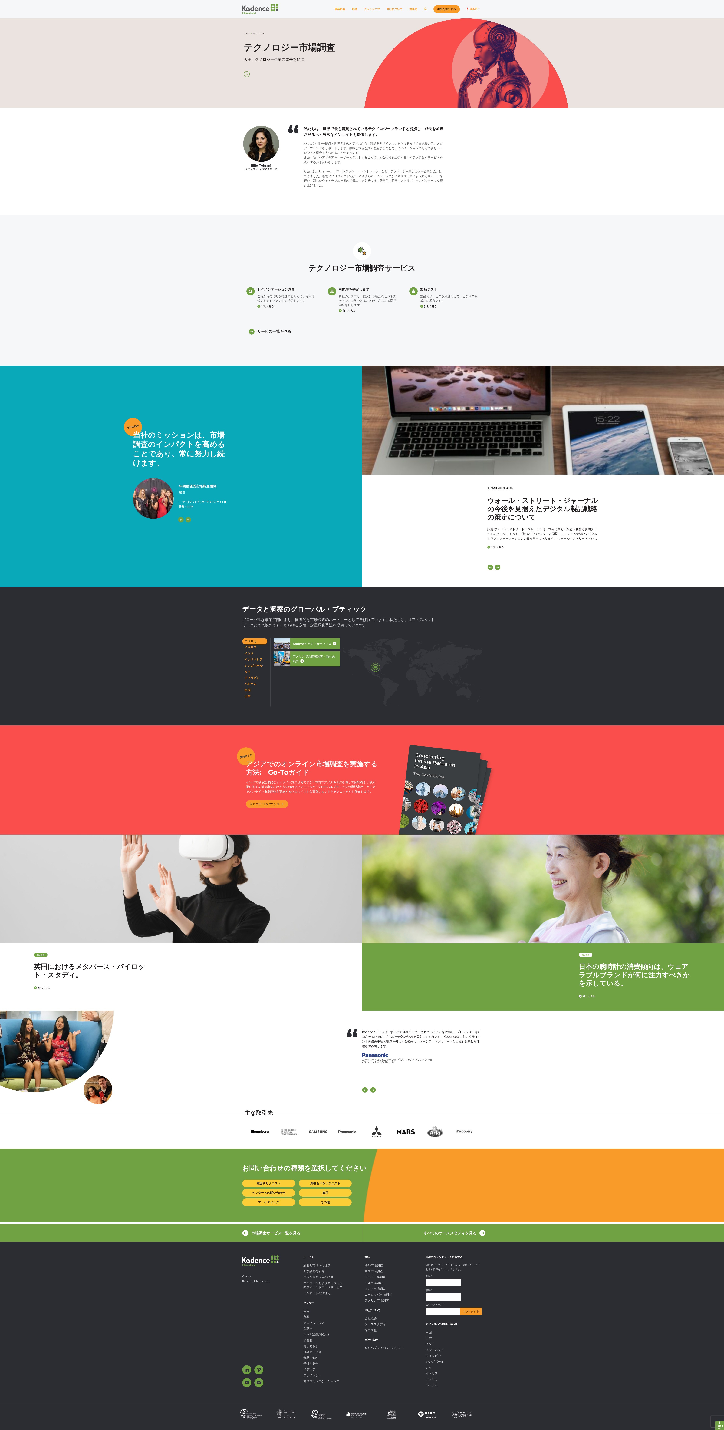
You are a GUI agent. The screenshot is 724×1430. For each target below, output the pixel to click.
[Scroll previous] (365, 1090)
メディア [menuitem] (309, 1369)
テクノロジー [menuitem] (312, 1375)
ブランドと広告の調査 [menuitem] (318, 1277)
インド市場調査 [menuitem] (375, 1289)
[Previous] (181, 520)
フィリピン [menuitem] (433, 1356)
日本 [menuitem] (429, 1338)
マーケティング (268, 1202)
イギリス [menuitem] (432, 1373)
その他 (325, 1202)
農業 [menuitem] (306, 1317)
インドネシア (254, 659)
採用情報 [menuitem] (371, 1330)
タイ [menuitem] (429, 1367)
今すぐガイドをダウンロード (267, 804)
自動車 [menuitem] (307, 1328)
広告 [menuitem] (306, 1311)
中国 (248, 690)
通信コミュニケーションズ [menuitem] (321, 1381)
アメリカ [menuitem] (432, 1379)
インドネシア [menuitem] (435, 1350)
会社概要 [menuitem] (371, 1318)
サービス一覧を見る (274, 331)
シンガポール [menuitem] (435, 1361)
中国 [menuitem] (429, 1332)
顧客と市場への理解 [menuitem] (317, 1265)
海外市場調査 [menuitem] (374, 1265)
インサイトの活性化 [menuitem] (317, 1293)
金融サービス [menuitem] (312, 1352)
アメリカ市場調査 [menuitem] (377, 1300)
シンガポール (254, 665)
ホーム (246, 33)
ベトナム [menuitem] (432, 1385)
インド (249, 653)
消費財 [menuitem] (307, 1340)
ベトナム (251, 684)
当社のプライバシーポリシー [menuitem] (384, 1348)
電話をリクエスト (269, 1183)
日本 (248, 696)
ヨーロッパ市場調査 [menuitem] (378, 1294)
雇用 (325, 1193)
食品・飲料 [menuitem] (310, 1358)
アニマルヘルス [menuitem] (313, 1323)
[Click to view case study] (543, 420)
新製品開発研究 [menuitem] (313, 1271)
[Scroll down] (247, 74)
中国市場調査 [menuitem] (374, 1271)
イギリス (251, 647)
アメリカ (251, 641)
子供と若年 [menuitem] (310, 1363)
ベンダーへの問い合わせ (268, 1193)
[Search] (425, 9)
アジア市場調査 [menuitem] (375, 1277)
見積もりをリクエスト (325, 1183)
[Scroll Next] (373, 1090)
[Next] (188, 520)
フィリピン (252, 678)
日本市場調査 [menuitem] (374, 1283)
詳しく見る (268, 306)
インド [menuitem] (430, 1344)
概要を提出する (446, 9)
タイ (248, 672)
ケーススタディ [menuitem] (375, 1324)
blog (223, 954)
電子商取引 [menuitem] (310, 1346)
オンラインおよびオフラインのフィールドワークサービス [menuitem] (323, 1285)
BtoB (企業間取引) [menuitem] (316, 1334)
